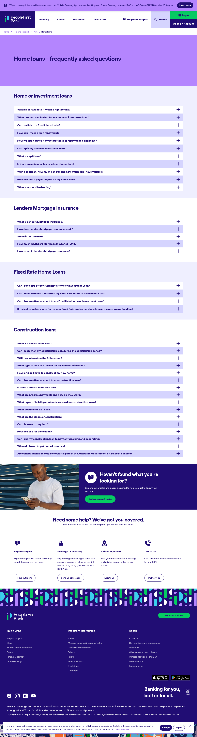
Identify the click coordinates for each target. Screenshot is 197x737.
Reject (179, 727)
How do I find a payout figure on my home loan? (46, 179)
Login (185, 15)
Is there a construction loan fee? (36, 387)
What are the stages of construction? (39, 416)
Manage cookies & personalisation (85, 643)
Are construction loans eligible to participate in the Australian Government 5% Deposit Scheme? (74, 453)
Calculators (99, 19)
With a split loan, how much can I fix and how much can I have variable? (60, 171)
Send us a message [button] (70, 578)
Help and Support (137, 19)
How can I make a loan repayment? (38, 132)
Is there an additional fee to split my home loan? (45, 164)
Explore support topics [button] (100, 499)
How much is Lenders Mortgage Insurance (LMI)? (46, 243)
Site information (76, 661)
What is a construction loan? (34, 343)
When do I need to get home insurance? (41, 446)
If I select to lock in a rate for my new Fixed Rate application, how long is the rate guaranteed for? (75, 309)
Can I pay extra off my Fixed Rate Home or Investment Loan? (53, 285)
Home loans (46, 32)
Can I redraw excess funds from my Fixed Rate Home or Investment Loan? (61, 293)
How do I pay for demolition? (34, 431)
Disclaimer (73, 666)
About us (133, 638)
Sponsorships (136, 666)
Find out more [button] (24, 578)
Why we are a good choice (143, 652)
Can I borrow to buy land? (32, 424)
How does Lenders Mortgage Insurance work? (45, 229)
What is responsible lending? (34, 187)
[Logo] (21, 617)
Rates (10, 652)
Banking (44, 19)
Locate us (134, 647)
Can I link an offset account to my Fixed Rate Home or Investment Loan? (60, 301)
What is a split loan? (29, 156)
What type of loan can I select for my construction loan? (51, 365)
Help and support (21, 32)
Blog (9, 643)
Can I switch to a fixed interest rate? (38, 125)
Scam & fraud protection (19, 647)
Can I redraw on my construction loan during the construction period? (59, 350)
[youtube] (33, 697)
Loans (60, 19)
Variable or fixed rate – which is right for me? (43, 109)
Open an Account (183, 23)
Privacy (71, 652)
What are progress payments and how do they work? (49, 394)
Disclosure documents (79, 647)
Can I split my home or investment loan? (41, 148)
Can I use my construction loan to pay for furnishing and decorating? (58, 438)
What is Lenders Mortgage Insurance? (40, 221)
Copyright (73, 670)
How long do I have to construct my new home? (46, 372)
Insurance (79, 19)
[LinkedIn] (25, 697)
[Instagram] (17, 697)
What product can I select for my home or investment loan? (53, 117)
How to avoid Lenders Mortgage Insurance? (43, 251)
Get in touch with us (174, 615)
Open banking (14, 661)
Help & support (15, 638)
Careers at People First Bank (143, 657)
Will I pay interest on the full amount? (39, 358)
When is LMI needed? (30, 236)
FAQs (35, 32)
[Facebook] (9, 697)
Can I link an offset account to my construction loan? (49, 380)
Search (163, 19)
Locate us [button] (109, 578)
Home (6, 32)
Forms (71, 657)
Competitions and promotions (144, 643)
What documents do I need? (34, 409)
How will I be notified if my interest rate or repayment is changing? (57, 140)
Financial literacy (15, 657)
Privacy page (123, 729)
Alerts (71, 638)
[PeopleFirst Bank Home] (18, 21)
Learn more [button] (185, 5)
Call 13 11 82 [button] (154, 578)
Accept (166, 727)
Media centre (136, 661)
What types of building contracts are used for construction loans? (56, 402)
